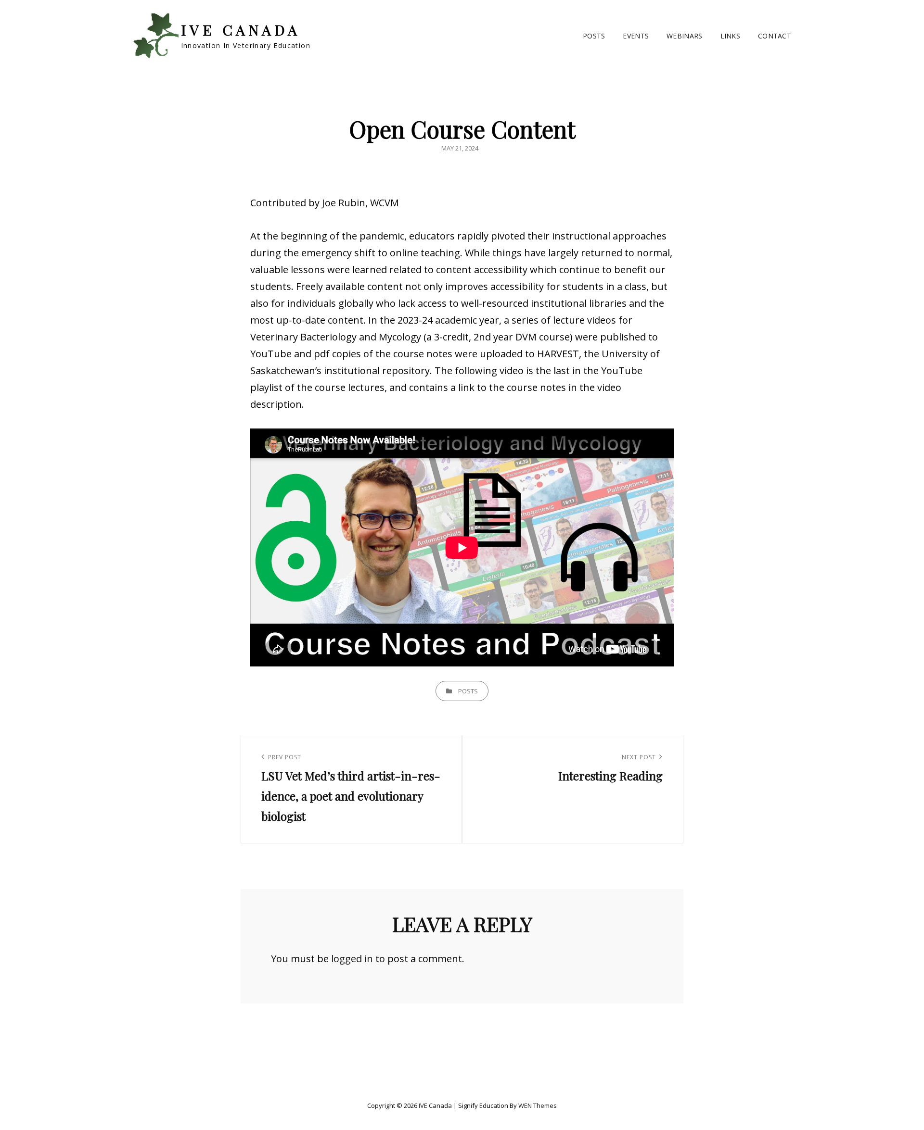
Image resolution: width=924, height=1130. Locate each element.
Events (636, 35)
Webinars (684, 35)
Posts (594, 35)
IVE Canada (241, 29)
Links (730, 35)
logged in (352, 958)
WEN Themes (537, 1105)
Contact (774, 35)
